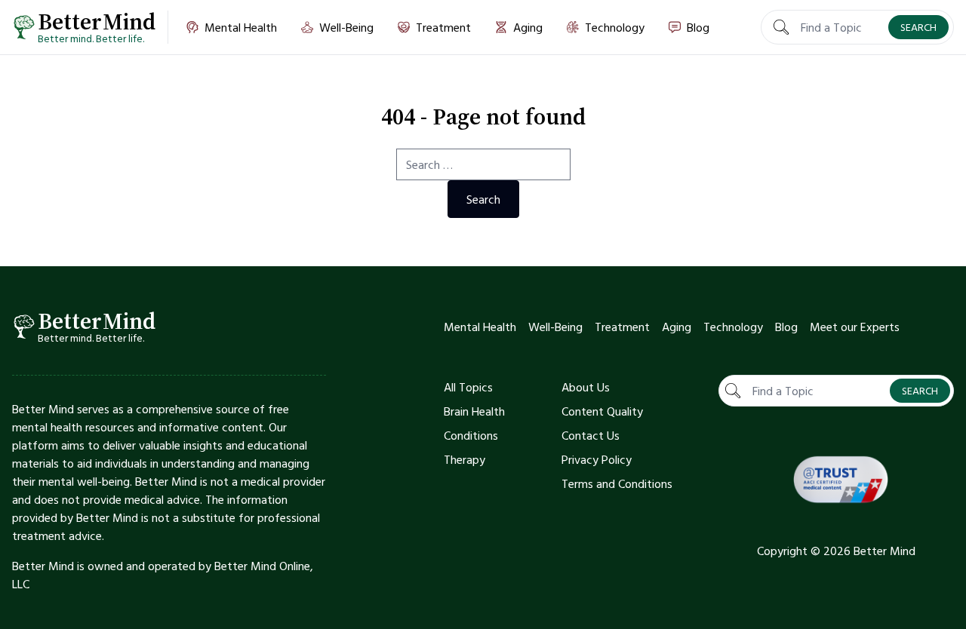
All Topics (468, 387)
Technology (733, 327)
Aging (676, 327)
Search (918, 27)
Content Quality (602, 411)
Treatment (622, 327)
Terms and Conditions (616, 483)
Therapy (464, 459)
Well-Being (555, 327)
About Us (585, 387)
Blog (786, 327)
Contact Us (590, 435)
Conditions (471, 435)
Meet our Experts (855, 327)
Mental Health (480, 327)
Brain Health (474, 411)
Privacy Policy (596, 459)
